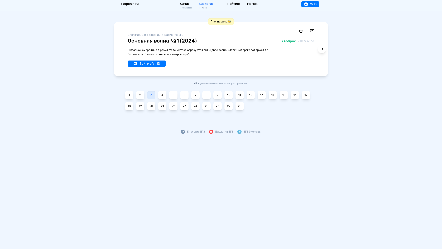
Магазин (253, 4)
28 (239, 106)
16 (295, 95)
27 (228, 106)
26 (217, 106)
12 (250, 95)
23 (184, 106)
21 (162, 106)
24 (195, 106)
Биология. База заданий (144, 34)
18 (129, 106)
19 (140, 106)
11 (239, 95)
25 (206, 106)
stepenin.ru (130, 4)
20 (151, 106)
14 (272, 95)
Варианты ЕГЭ (173, 34)
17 (306, 95)
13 (261, 95)
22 (173, 106)
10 (228, 95)
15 (283, 95)
